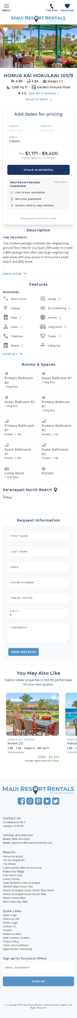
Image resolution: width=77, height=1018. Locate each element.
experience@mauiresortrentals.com (31, 842)
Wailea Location (12, 934)
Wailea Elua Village (13, 871)
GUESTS (13, 137)
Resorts (9, 852)
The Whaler (9, 864)
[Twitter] (55, 801)
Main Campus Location (16, 937)
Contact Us (9, 926)
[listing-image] (32, 714)
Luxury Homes (11, 879)
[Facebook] (21, 801)
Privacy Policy (11, 941)
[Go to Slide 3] (34, 731)
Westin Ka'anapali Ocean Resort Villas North (28, 890)
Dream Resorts (52, 1005)
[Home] (38, 19)
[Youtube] (47, 801)
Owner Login (10, 922)
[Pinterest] (38, 801)
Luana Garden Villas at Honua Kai (22, 867)
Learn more (60, 182)
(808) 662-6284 (20, 839)
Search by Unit (11, 919)
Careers (7, 930)
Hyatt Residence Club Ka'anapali (21, 882)
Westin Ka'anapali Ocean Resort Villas (24, 894)
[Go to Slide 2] (32, 731)
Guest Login (10, 915)
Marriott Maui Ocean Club (18, 886)
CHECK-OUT (46, 126)
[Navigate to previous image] (11, 714)
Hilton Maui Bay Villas (15, 901)
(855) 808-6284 (24, 835)
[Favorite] (5, 29)
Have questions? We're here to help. (38, 218)
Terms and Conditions (15, 945)
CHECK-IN (13, 126)
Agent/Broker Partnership (17, 949)
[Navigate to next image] (54, 714)
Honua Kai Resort (13, 856)
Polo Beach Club (12, 875)
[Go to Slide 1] (30, 731)
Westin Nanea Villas (14, 898)
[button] (38, 46)
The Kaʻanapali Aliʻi (14, 860)
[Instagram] (29, 801)
